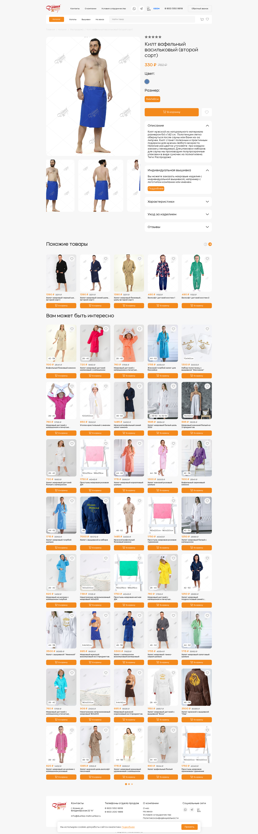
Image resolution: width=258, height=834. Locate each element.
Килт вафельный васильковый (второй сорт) (110, 29)
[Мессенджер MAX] (149, 9)
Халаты (72, 19)
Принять (189, 827)
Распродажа (76, 29)
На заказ (100, 19)
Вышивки (86, 19)
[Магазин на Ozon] (156, 9)
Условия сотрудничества (114, 9)
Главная (50, 29)
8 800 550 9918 (174, 8)
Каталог (56, 19)
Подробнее (155, 188)
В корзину (63, 306)
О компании (90, 9)
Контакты (75, 9)
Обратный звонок (200, 9)
